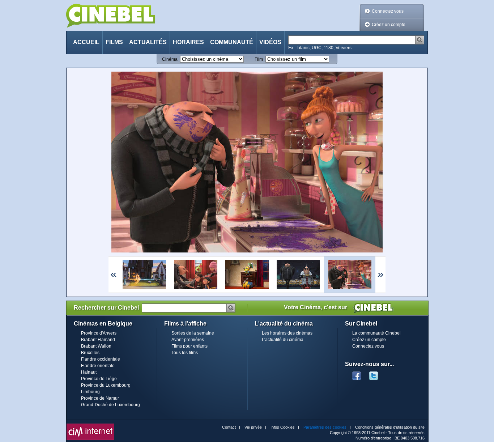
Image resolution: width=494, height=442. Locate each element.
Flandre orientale (98, 365)
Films (114, 42)
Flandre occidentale (100, 359)
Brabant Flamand (98, 339)
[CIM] (90, 425)
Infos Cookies (283, 427)
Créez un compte (388, 24)
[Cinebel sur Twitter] (377, 373)
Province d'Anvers (98, 333)
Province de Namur (100, 398)
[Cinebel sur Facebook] (356, 373)
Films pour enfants (189, 346)
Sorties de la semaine (192, 333)
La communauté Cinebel (376, 333)
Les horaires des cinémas (287, 333)
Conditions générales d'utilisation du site (390, 427)
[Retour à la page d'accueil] (110, 16)
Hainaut (89, 372)
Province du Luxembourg (106, 385)
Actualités (148, 42)
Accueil (86, 42)
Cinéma (170, 59)
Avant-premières (187, 339)
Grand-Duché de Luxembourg (110, 404)
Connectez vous (388, 11)
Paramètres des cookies (324, 427)
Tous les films (184, 352)
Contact (229, 427)
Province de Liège (99, 378)
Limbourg (90, 391)
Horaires (188, 42)
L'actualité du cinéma (282, 339)
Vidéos (270, 42)
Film (259, 59)
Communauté (231, 42)
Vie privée (253, 427)
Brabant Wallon (96, 346)
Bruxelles (90, 352)
